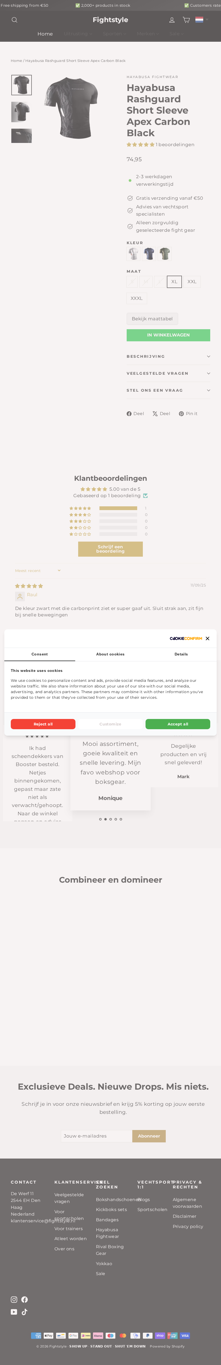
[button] (207, 638)
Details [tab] (181, 654)
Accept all (178, 724)
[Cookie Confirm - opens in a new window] (186, 638)
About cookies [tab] (110, 654)
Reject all (43, 724)
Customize (110, 724)
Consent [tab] (40, 654)
